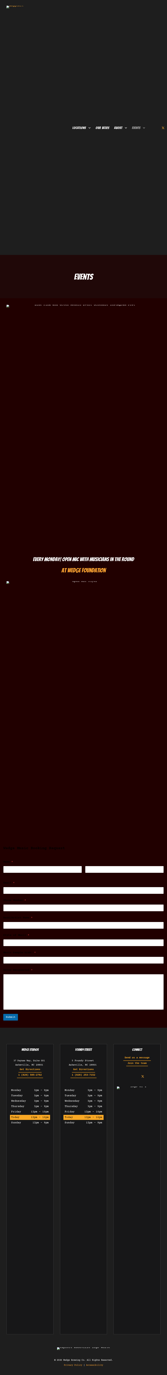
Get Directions (30, 1069)
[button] (152, 128)
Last (87, 875)
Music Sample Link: (19, 952)
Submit (10, 1017)
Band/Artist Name (18, 917)
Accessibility (94, 1365)
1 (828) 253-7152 (83, 1075)
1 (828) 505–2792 (30, 1075)
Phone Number (14, 900)
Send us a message (137, 1057)
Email (9, 882)
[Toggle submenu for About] (125, 128)
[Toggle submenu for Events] (144, 128)
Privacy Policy (73, 1365)
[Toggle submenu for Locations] (89, 128)
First (6, 875)
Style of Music (16, 935)
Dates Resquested (18, 970)
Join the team (137, 1063)
